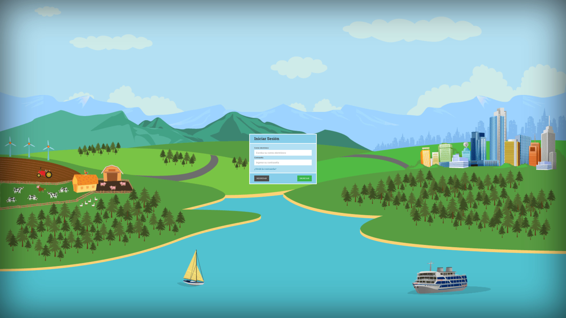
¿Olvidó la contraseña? (265, 169)
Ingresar (304, 178)
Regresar (262, 178)
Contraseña (258, 157)
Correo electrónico (261, 148)
